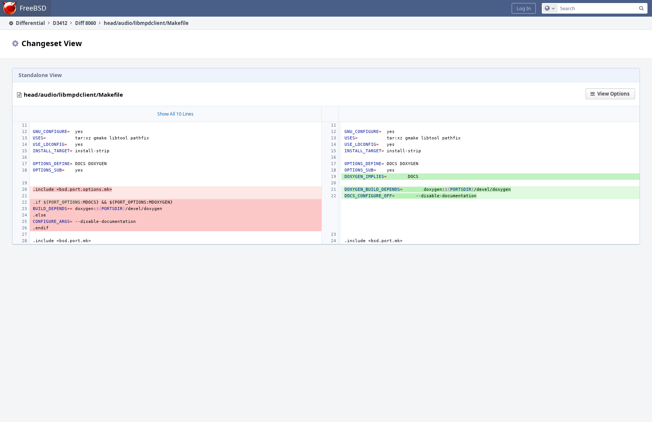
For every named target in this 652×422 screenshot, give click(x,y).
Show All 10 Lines (175, 114)
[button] (524, 8)
